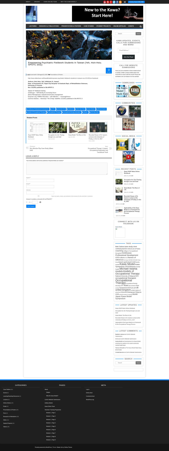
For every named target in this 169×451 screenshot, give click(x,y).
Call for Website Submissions (128, 339)
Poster (5, 406)
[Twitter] (114, 1)
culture (121, 258)
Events (131, 26)
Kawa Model (91, 109)
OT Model (124, 285)
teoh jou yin (132, 288)
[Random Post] (124, 2)
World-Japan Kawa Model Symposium (126, 296)
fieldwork (70, 109)
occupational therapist (125, 278)
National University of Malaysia (125, 276)
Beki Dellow (119, 247)
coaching (119, 251)
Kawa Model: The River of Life (77, 135)
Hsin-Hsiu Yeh (80, 109)
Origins (37, 1)
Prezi (4, 413)
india (119, 262)
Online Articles (119, 26)
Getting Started (49, 403)
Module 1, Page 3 (51, 419)
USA (117, 294)
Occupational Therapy (54, 112)
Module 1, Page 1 (51, 412)
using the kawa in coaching (125, 294)
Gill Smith (135, 260)
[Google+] (110, 1)
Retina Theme (68, 447)
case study (128, 247)
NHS (137, 276)
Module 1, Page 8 (51, 436)
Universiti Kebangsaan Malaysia (131, 292)
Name (28, 177)
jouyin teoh (132, 262)
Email (27, 184)
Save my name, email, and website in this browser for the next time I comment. (72, 196)
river (137, 285)
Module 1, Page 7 (51, 433)
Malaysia (132, 266)
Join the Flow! (128, 57)
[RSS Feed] (120, 1)
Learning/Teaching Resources (11, 396)
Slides (5, 420)
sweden (117, 287)
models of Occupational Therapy (36, 112)
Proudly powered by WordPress (43, 447)
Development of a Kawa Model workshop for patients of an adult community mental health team (128, 343)
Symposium (123, 288)
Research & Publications (49, 26)
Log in (87, 389)
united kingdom (123, 290)
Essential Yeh (61, 109)
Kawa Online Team (50, 1)
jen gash (124, 262)
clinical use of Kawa (134, 249)
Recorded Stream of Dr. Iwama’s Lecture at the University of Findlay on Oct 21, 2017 (98, 137)
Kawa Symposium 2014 (127, 265)
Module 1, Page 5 (51, 426)
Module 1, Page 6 (51, 429)
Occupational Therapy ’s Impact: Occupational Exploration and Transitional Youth (98, 150)
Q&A (129, 285)
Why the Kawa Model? (69, 1)
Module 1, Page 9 (51, 440)
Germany (126, 260)
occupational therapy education (72, 112)
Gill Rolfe (131, 260)
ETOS (126, 257)
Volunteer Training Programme (53, 409)
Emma (117, 339)
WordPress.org (90, 399)
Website (28, 190)
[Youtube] (104, 1)
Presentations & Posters (71, 26)
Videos (5, 426)
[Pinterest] (107, 1)
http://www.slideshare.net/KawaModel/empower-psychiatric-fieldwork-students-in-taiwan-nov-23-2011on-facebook (63, 78)
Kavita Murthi (33, 74)
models (119, 271)
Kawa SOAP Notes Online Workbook (125, 308)
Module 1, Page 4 (51, 423)
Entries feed (89, 392)
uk (137, 287)
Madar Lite (60, 447)
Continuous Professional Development (38, 109)
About (28, 1)
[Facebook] (117, 1)
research (133, 285)
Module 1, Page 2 (51, 416)
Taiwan (86, 112)
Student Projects (103, 26)
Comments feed (90, 396)
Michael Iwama (102, 109)
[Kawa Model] (120, 237)
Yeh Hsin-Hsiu (95, 112)
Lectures (32, 26)
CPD (53, 109)
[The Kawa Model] (31, 21)
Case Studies (89, 26)
